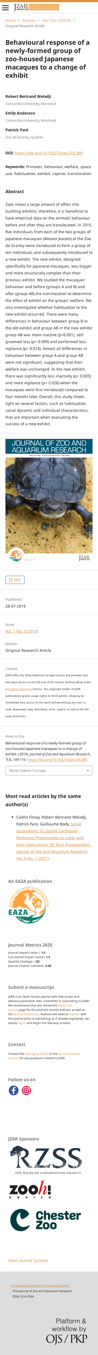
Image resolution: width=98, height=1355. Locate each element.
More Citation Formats (27, 770)
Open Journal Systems (28, 1260)
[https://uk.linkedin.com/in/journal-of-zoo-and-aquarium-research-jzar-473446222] (26, 1094)
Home (10, 20)
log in (22, 1023)
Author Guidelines (26, 1014)
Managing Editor (36, 1054)
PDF (17, 579)
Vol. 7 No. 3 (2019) (56, 20)
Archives (29, 20)
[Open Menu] (5, 7)
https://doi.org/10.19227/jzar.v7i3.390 (48, 152)
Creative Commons (20, 689)
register (74, 1014)
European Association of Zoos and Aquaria (40, 1285)
